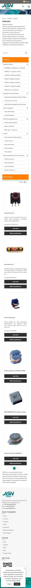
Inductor (16, 18)
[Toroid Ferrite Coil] (15, 210)
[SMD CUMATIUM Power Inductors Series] (15, 409)
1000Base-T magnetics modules (13, 71)
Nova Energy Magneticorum (10, 119)
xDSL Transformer (9, 162)
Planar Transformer (9, 126)
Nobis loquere (7, 533)
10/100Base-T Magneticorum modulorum (15, 68)
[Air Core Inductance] (15, 314)
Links (4, 542)
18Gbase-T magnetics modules (12, 86)
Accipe (17, 584)
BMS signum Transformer (11, 130)
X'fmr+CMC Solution (10, 111)
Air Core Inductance (9, 317)
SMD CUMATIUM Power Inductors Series (15, 412)
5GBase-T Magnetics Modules (12, 78)
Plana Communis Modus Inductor (13, 137)
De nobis (5, 519)
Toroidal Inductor (9, 140)
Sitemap (5, 544)
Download (6, 527)
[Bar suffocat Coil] (15, 261)
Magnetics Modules (8, 64)
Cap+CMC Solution (9, 115)
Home (3, 18)
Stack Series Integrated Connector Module (15, 104)
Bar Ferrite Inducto (9, 144)
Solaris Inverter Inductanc (11, 122)
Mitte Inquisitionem (15, 233)
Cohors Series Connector (11, 100)
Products (9, 18)
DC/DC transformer (9, 159)
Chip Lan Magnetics (8, 108)
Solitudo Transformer (10, 170)
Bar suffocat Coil (8, 264)
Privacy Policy (16, 580)
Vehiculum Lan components (11, 89)
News (4, 524)
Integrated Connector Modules (11, 93)
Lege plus (16, 228)
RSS (4, 547)
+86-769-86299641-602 (10, 504)
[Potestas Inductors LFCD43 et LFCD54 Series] (15, 367)
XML (4, 550)
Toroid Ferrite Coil (9, 213)
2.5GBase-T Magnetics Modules (13, 75)
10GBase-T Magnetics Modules (12, 82)
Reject (9, 584)
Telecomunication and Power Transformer (13, 155)
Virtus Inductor (8, 151)
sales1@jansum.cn (11, 508)
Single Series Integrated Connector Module (15, 97)
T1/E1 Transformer (9, 166)
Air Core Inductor (9, 148)
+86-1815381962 (10, 506)
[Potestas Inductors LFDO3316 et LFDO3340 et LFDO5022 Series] (15, 450)
